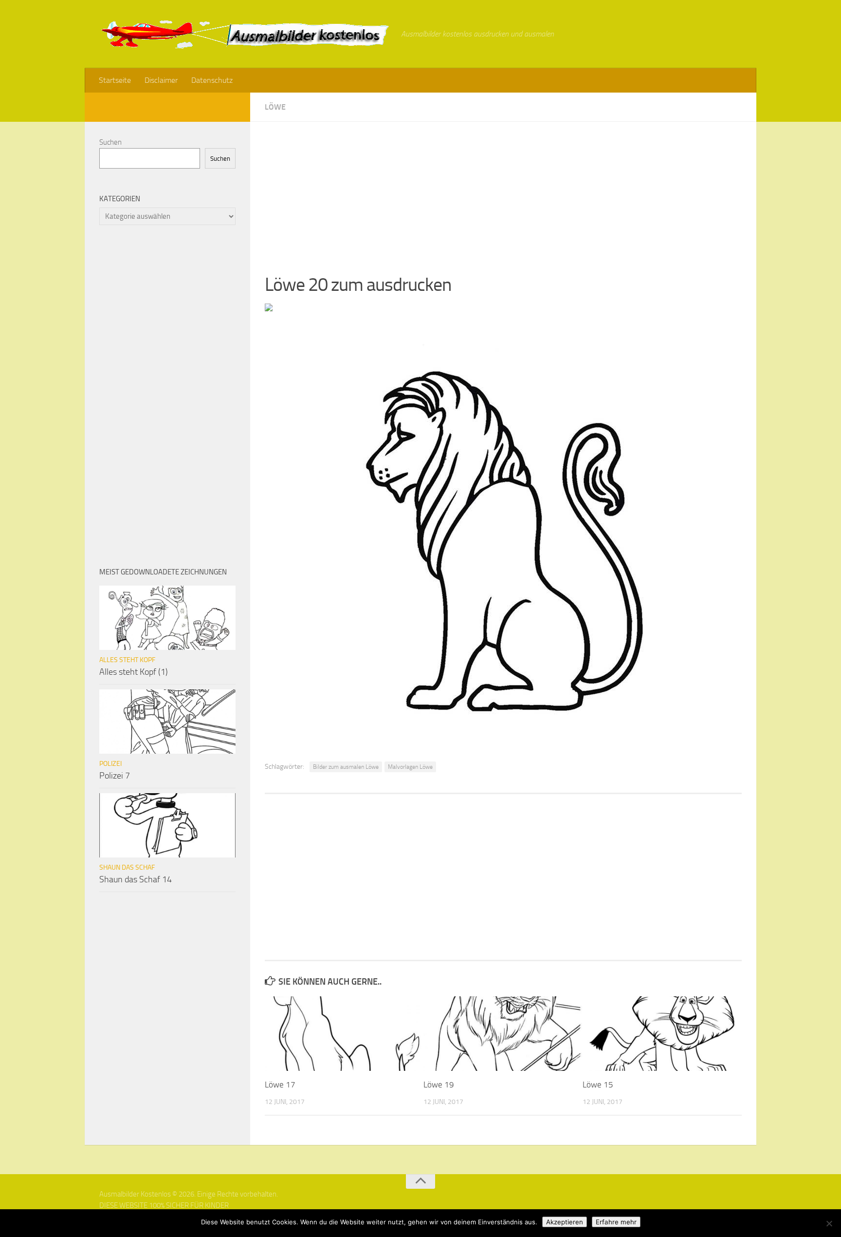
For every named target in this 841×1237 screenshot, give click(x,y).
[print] (269, 308)
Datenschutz (212, 80)
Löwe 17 (280, 1084)
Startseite (115, 80)
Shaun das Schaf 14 (135, 879)
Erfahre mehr (616, 1222)
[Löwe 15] (662, 1033)
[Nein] (829, 1223)
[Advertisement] (503, 190)
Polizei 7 (114, 775)
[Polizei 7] (167, 721)
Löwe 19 (438, 1084)
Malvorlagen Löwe (410, 766)
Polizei (110, 764)
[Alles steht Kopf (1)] (167, 618)
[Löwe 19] (502, 1033)
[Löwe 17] (344, 1033)
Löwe (275, 107)
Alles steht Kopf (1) (133, 671)
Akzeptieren (564, 1222)
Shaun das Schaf (127, 867)
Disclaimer (161, 80)
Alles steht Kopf (127, 660)
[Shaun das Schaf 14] (167, 825)
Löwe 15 (598, 1084)
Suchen (110, 142)
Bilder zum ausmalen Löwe (346, 766)
